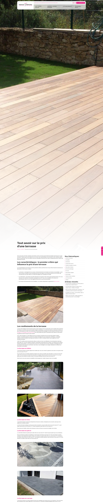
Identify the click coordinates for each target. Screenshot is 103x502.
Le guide (56, 2)
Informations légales (70, 272)
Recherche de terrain (46, 2)
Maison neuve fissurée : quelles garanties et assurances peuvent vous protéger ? (74, 296)
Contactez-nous (81, 2)
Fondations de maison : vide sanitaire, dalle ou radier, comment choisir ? (75, 293)
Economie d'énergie (69, 268)
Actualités (22, 249)
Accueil (18, 249)
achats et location (69, 258)
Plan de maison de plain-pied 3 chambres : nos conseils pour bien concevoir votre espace (75, 290)
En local (67, 270)
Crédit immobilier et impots (71, 265)
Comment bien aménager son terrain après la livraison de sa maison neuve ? (74, 284)
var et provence (69, 277)
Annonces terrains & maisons (52, 7)
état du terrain (56, 281)
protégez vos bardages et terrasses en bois (25, 332)
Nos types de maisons (38, 7)
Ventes (67, 279)
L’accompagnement (67, 6)
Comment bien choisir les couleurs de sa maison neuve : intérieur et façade (74, 287)
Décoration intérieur (69, 267)
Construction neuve (69, 263)
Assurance (68, 261)
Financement (52, 2)
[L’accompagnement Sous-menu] (73, 6)
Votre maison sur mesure (38, 2)
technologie (68, 274)
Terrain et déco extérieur (70, 276)
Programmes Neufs (78, 7)
